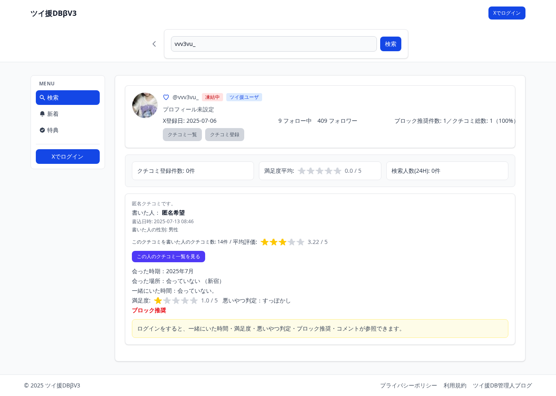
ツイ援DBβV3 (54, 13)
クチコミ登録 (224, 134)
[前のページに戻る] (154, 43)
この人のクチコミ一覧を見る (168, 256)
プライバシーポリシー (408, 385)
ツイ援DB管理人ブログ (502, 385)
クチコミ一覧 (182, 134)
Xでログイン (507, 12)
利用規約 (455, 385)
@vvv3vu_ (186, 97)
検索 (390, 44)
